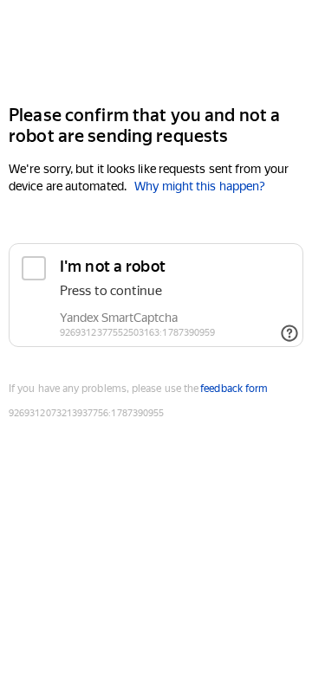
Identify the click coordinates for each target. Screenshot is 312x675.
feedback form (234, 388)
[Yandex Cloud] (156, 51)
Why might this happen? (199, 186)
